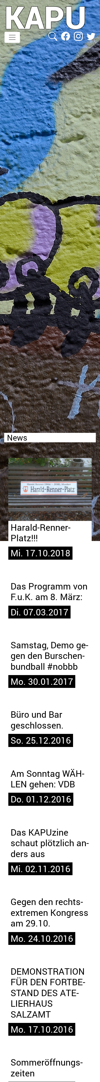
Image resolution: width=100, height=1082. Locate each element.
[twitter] (91, 35)
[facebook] (66, 35)
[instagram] (79, 35)
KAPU (45, 17)
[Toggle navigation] (12, 37)
